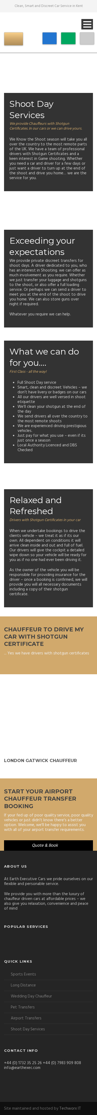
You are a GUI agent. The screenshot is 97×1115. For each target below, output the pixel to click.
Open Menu (87, 24)
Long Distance (23, 985)
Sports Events (23, 974)
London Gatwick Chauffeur (40, 760)
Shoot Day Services (28, 1029)
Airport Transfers (26, 1018)
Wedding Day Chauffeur (31, 996)
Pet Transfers (23, 1007)
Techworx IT (70, 1108)
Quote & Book (45, 845)
